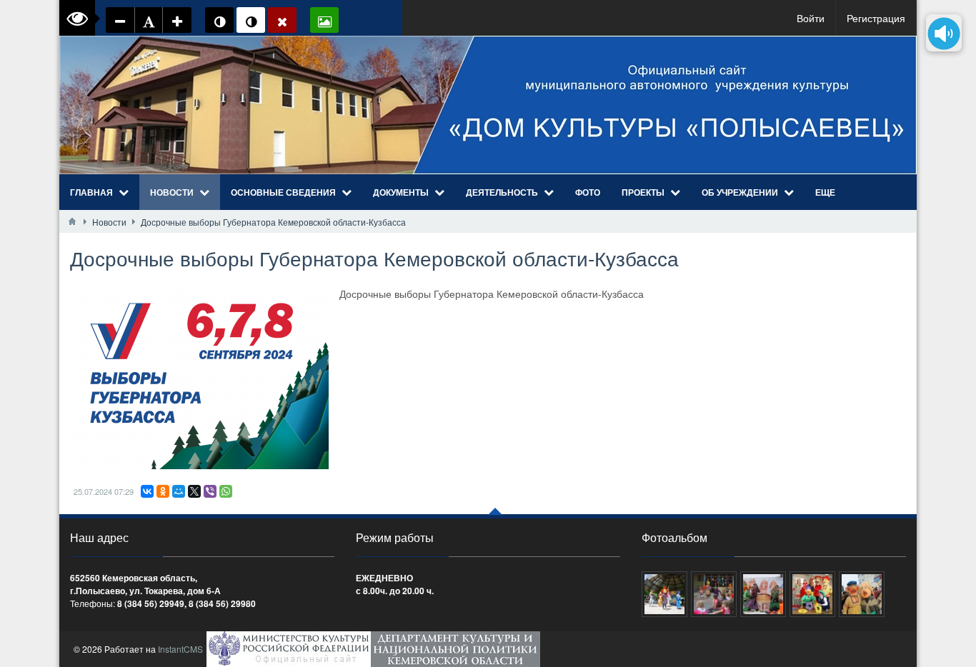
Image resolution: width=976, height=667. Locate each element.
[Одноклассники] (162, 491)
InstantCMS (180, 649)
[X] (194, 491)
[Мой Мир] (178, 491)
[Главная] (72, 221)
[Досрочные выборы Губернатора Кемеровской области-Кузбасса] (199, 377)
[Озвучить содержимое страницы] (944, 32)
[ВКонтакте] (147, 491)
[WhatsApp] (225, 491)
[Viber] (210, 491)
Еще (825, 192)
